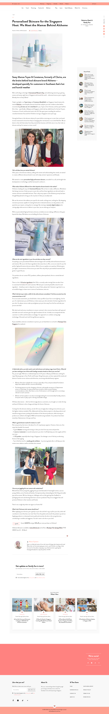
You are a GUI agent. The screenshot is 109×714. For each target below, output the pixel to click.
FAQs (71, 686)
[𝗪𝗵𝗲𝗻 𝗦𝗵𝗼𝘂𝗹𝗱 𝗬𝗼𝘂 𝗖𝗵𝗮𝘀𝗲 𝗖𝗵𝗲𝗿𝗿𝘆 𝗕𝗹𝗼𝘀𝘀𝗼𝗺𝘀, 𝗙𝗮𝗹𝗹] (8, 651)
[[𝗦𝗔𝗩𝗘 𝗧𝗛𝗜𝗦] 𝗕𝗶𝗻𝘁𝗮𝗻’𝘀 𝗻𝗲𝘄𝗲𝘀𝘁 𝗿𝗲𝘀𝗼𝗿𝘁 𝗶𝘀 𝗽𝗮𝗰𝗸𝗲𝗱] (46, 659)
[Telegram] (104, 34)
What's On (77, 8)
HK (18, 2)
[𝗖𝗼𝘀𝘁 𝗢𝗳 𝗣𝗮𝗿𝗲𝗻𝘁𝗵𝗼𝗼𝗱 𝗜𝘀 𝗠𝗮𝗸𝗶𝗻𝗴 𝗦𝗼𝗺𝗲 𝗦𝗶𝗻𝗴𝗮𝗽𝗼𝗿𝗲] (70, 667)
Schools (61, 3)
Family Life (41, 8)
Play (56, 8)
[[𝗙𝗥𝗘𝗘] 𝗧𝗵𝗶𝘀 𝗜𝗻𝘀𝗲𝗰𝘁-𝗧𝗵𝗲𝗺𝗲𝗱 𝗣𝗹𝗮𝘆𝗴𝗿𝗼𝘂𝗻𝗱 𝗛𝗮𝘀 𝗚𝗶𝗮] (23, 667)
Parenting (33, 8)
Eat (22, 8)
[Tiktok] (104, 31)
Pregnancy (49, 3)
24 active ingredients (26, 282)
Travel (27, 8)
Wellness (48, 8)
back (14, 14)
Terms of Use (86, 693)
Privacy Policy (87, 689)
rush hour (58, 711)
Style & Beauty (68, 8)
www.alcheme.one (34, 528)
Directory (42, 3)
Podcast (67, 3)
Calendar (55, 3)
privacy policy (31, 577)
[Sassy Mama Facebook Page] (104, 26)
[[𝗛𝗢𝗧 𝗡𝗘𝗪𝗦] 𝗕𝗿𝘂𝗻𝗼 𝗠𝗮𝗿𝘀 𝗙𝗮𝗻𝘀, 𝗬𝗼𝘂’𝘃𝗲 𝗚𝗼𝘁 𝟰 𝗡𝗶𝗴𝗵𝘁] (70, 651)
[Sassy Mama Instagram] (104, 28)
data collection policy (40, 577)
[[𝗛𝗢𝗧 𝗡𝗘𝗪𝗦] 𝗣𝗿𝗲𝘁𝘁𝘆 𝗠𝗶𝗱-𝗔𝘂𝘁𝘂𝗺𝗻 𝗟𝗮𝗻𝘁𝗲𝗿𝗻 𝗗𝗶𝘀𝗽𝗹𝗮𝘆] (23, 651)
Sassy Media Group (88, 686)
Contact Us (73, 693)
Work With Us (86, 697)
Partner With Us (74, 689)
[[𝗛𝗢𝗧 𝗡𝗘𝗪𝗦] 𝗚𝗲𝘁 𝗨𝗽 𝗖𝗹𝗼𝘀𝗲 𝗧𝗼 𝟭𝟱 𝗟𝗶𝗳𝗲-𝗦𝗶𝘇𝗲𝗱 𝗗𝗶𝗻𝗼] (8, 667)
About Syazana (33, 541)
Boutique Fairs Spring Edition (55, 528)
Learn (61, 8)
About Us (72, 697)
